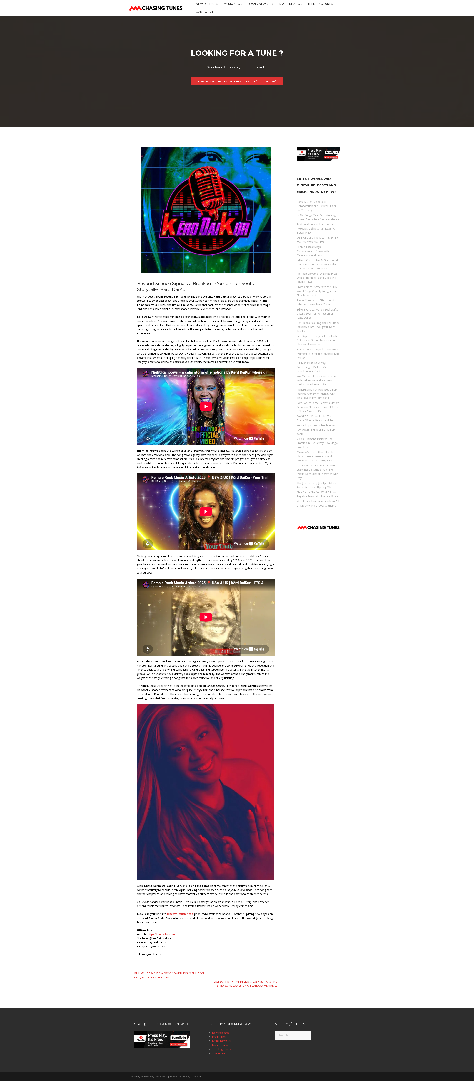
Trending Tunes (320, 4)
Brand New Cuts (261, 4)
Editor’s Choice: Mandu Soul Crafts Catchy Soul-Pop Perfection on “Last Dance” (317, 314)
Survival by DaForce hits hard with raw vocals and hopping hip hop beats (317, 430)
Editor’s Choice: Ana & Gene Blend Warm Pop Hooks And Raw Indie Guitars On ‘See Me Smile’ (317, 264)
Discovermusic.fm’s (180, 914)
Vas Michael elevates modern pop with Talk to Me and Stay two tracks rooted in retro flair (317, 380)
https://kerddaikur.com (161, 934)
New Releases (207, 4)
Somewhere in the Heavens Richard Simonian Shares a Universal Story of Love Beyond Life (318, 407)
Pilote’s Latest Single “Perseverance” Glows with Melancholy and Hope (313, 251)
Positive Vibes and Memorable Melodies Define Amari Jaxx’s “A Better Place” (316, 228)
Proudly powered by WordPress (149, 1076)
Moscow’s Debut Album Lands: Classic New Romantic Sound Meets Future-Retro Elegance (315, 456)
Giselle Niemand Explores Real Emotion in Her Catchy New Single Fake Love (317, 443)
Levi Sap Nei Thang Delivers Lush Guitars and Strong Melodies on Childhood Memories (317, 340)
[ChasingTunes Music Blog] (156, 7)
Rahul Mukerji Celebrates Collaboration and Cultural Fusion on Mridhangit (317, 206)
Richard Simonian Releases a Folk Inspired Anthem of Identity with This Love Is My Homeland (317, 394)
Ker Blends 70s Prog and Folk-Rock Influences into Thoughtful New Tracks (318, 327)
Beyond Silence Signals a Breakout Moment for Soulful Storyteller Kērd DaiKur (318, 354)
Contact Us (204, 11)
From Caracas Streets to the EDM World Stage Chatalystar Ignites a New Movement (317, 291)
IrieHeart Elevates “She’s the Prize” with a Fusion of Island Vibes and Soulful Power (317, 278)
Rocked (183, 1076)
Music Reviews (290, 4)
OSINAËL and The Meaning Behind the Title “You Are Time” (237, 81)
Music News (233, 4)
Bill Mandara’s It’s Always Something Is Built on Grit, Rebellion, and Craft (312, 367)
